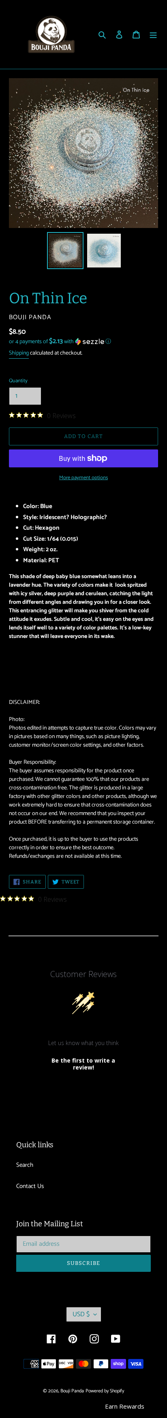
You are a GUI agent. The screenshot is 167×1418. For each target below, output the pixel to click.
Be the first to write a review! (83, 1064)
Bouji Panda (72, 1391)
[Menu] (153, 34)
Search (24, 1165)
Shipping (19, 353)
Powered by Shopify (105, 1391)
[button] (60, 341)
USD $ (81, 1314)
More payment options (83, 478)
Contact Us (30, 1186)
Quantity (18, 381)
